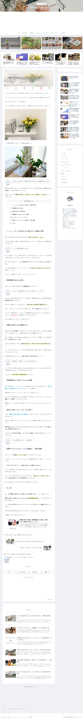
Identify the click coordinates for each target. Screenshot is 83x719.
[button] (50, 88)
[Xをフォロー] (70, 232)
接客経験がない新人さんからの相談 (20, 214)
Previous (1, 59)
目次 (28, 201)
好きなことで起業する (27, 554)
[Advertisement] (41, 21)
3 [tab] (43, 67)
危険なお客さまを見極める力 (19, 211)
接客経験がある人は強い (18, 208)
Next (81, 59)
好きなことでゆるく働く (17, 554)
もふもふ (70, 205)
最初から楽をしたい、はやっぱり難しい (19, 217)
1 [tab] (39, 67)
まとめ (13, 223)
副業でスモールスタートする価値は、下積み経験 (23, 220)
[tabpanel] (9, 59)
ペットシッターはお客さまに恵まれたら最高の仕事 (24, 205)
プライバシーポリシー (23, 717)
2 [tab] (41, 67)
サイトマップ (14, 717)
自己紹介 (4, 717)
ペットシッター (8, 554)
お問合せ (9, 717)
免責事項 (31, 717)
